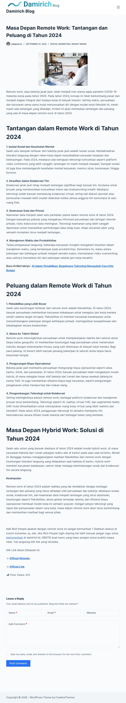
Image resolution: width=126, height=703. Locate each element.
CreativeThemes (65, 697)
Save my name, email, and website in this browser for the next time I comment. (51, 654)
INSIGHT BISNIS (79, 44)
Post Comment (18, 663)
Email (52, 612)
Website (91, 612)
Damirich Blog (20, 11)
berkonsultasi (14, 537)
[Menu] (118, 7)
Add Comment (18, 624)
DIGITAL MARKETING (60, 44)
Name (13, 612)
